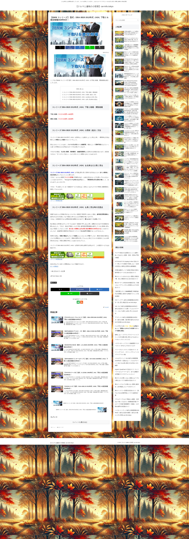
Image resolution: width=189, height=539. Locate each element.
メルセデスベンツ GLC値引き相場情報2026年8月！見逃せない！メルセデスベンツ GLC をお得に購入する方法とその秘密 (127, 362)
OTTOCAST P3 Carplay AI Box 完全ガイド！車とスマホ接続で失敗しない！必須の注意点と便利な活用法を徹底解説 (127, 264)
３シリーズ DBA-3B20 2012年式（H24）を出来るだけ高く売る (80, 97)
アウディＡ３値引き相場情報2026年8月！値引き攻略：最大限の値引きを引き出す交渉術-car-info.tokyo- (127, 320)
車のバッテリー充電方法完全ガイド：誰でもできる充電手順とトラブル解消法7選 (127, 393)
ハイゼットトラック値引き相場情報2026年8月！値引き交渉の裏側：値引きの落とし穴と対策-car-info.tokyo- (127, 413)
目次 (77, 89)
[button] (99, 47)
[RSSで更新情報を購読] (81, 302)
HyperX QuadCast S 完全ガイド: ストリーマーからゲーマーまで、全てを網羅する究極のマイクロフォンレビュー (127, 372)
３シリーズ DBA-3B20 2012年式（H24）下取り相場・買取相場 (80, 92)
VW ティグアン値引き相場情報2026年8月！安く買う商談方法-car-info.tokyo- (126, 301)
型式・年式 (54, 282)
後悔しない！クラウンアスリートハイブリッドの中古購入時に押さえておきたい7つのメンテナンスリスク (127, 337)
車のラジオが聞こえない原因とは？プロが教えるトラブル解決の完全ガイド (127, 379)
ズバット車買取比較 (56, 200)
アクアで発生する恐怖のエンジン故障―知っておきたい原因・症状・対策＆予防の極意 (127, 255)
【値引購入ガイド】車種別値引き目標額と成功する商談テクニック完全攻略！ (127, 294)
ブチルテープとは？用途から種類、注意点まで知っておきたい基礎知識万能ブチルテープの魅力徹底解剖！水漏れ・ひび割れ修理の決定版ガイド (127, 402)
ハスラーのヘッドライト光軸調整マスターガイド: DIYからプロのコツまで (127, 344)
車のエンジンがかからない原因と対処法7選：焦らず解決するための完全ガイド (127, 278)
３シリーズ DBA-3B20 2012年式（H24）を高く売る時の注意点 (80, 99)
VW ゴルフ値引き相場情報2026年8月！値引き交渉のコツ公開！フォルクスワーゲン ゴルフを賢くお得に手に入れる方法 (127, 310)
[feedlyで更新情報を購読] (78, 302)
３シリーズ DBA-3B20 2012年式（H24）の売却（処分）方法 (80, 94)
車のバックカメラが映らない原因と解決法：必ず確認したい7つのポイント (127, 385)
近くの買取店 (54, 266)
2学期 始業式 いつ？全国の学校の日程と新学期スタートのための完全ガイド (127, 271)
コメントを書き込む (79, 422)
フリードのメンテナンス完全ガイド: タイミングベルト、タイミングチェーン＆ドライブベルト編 (127, 352)
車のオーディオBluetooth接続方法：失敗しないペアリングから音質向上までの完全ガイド (127, 285)
